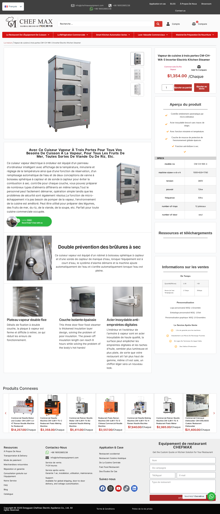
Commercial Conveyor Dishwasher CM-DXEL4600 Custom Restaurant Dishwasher (197, 422)
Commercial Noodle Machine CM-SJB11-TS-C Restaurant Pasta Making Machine (51, 422)
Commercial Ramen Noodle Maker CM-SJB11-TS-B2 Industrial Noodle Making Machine (80, 422)
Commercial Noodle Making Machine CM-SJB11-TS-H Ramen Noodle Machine (139, 420)
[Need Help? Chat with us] (211, 496)
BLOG (173, 4)
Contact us (180, 10)
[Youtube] (118, 488)
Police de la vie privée (142, 509)
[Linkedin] (134, 488)
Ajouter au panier (183, 87)
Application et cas (157, 4)
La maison (8, 43)
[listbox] (13, 6)
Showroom (206, 4)
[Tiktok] (126, 488)
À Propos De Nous (188, 4)
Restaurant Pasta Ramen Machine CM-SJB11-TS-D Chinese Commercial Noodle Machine (110, 422)
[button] (5, 413)
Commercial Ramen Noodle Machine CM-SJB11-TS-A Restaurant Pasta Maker (167, 420)
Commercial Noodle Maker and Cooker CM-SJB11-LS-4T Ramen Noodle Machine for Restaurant (22, 422)
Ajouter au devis (201, 87)
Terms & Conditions (106, 509)
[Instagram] (110, 488)
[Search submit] (158, 24)
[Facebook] (102, 488)
